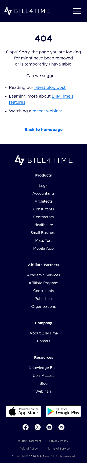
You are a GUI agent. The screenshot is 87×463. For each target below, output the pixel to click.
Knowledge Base (43, 368)
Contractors (43, 217)
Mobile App (43, 248)
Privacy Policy (58, 441)
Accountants (43, 193)
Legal (43, 186)
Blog (43, 383)
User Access (43, 376)
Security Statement (28, 441)
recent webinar (47, 111)
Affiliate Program (43, 283)
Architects (43, 201)
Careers (43, 341)
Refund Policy (28, 448)
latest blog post (50, 88)
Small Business (43, 233)
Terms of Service (59, 448)
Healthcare (43, 225)
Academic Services (43, 275)
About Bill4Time (43, 333)
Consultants (43, 209)
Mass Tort (43, 240)
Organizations (43, 306)
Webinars (43, 391)
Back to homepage (44, 129)
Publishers (44, 299)
